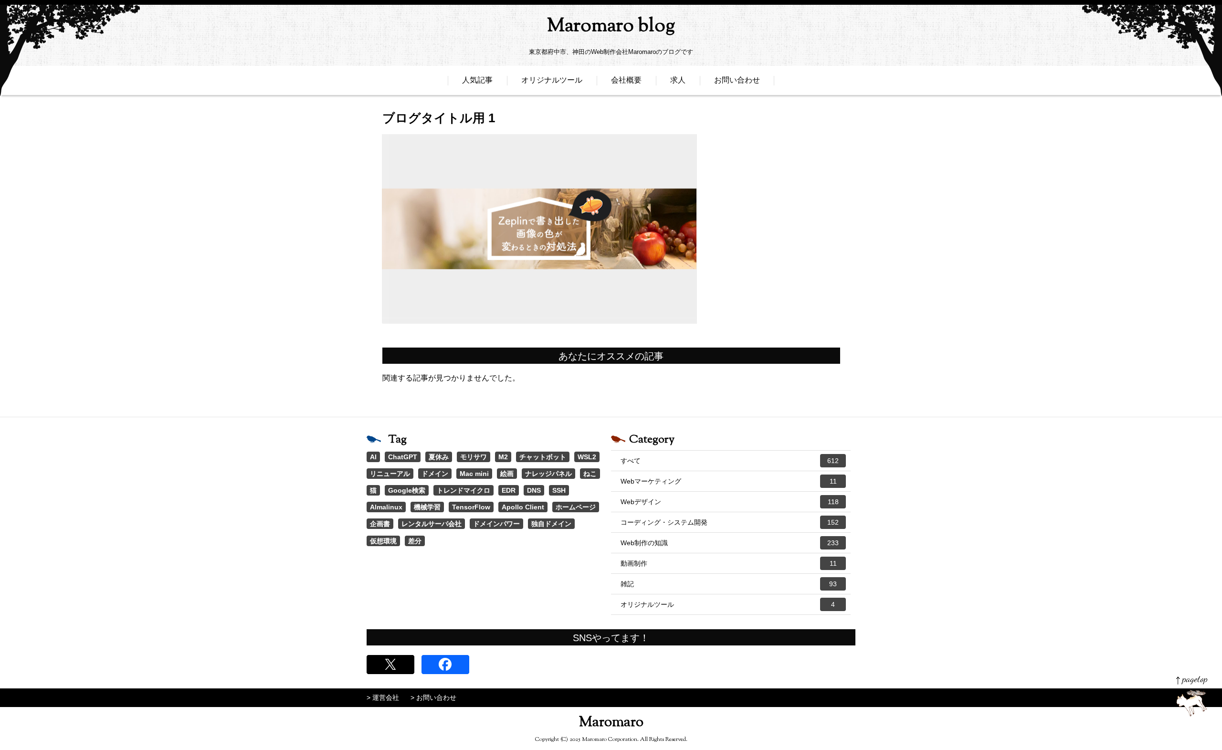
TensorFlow (471, 507)
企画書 (380, 524)
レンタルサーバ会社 (431, 524)
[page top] (1192, 696)
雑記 (729, 584)
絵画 (507, 473)
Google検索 (406, 490)
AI (373, 457)
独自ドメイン (551, 524)
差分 (414, 541)
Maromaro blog (611, 26)
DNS (534, 490)
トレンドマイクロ (463, 490)
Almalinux (386, 507)
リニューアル (390, 473)
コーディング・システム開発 (730, 522)
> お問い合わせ (433, 697)
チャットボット (542, 457)
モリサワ (473, 457)
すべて (730, 461)
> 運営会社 (383, 697)
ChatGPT (402, 457)
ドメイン (434, 473)
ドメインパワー (496, 524)
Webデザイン (730, 502)
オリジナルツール (551, 80)
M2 (503, 457)
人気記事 (477, 80)
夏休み (439, 457)
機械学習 (427, 507)
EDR (509, 490)
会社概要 (626, 80)
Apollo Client (523, 507)
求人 (677, 80)
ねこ (590, 473)
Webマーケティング (729, 481)
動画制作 (729, 563)
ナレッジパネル (548, 473)
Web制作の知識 (730, 543)
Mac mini (474, 473)
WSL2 (587, 457)
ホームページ (576, 507)
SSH (559, 490)
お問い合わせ (737, 80)
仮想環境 (383, 541)
